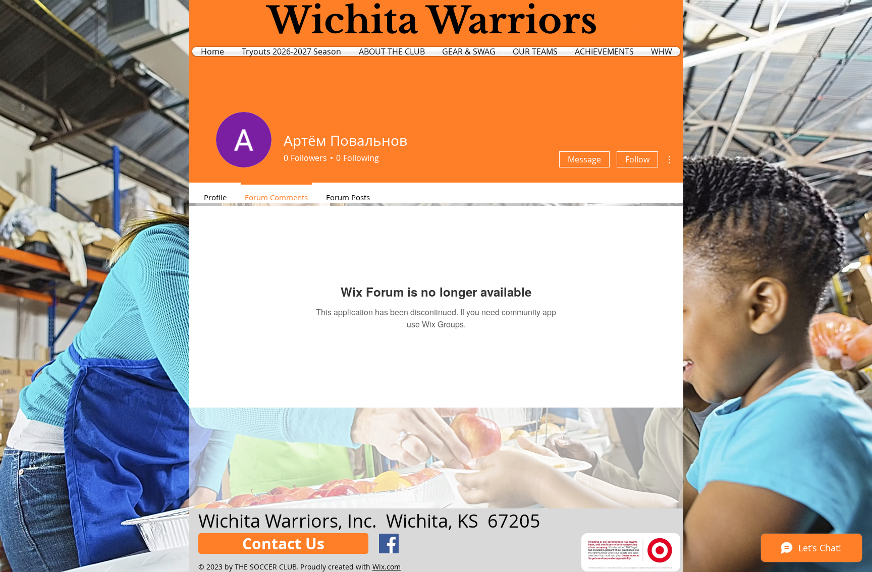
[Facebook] (389, 543)
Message (584, 159)
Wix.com (386, 566)
